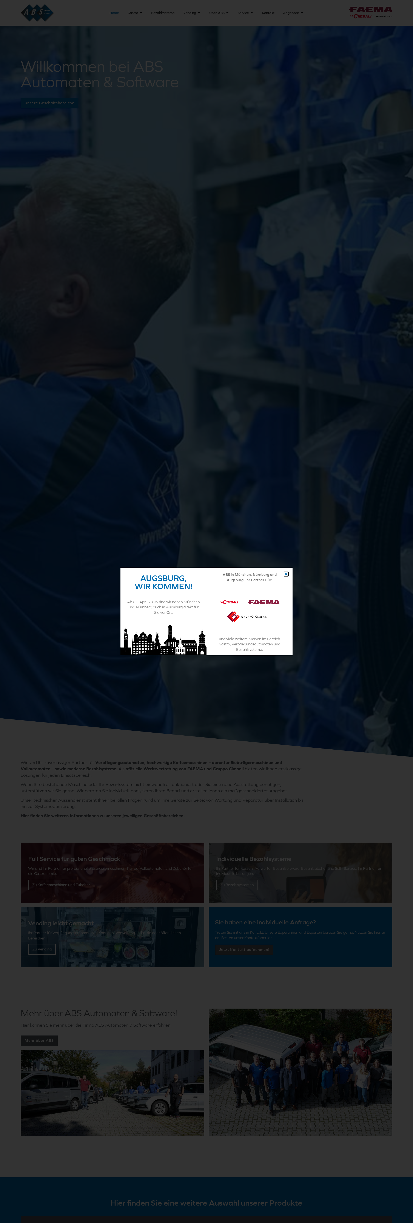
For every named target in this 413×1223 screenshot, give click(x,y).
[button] (286, 574)
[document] (206, 611)
